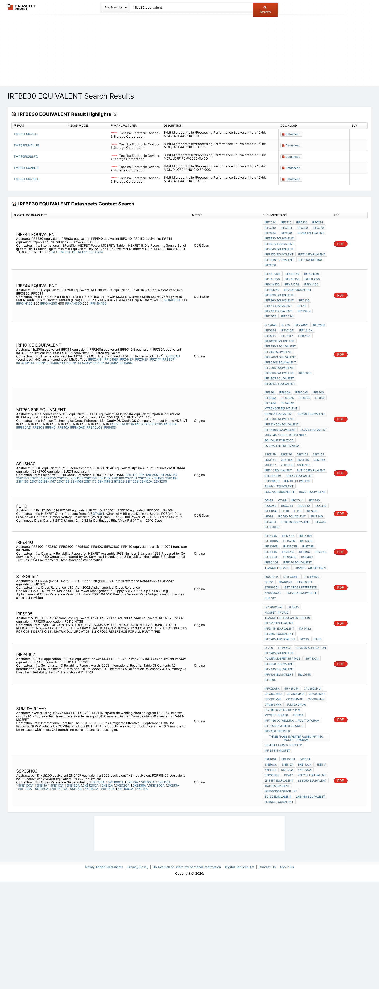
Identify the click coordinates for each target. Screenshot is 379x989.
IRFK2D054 (272, 688)
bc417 (288, 775)
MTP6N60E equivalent (281, 408)
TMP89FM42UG (26, 134)
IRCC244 (287, 505)
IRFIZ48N (305, 535)
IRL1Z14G (317, 516)
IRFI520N (289, 541)
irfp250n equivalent (280, 346)
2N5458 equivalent (310, 796)
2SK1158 (90, 478)
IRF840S (109, 427)
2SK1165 (22, 481)
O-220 (285, 325)
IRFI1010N (271, 541)
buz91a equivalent (279, 413)
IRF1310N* (38, 363)
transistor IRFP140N (310, 567)
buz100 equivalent (311, 470)
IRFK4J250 (272, 289)
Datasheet (292, 134)
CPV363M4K (273, 704)
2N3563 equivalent (279, 801)
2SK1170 (90, 481)
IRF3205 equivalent (279, 653)
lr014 (269, 516)
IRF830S (38, 427)
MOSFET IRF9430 (276, 715)
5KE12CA (123, 785)
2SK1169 (76, 481)
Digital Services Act (239, 867)
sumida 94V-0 (296, 704)
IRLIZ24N (308, 546)
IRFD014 (270, 335)
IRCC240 (270, 505)
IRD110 (304, 639)
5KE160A (108, 789)
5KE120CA (91, 785)
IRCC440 (320, 505)
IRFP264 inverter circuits (284, 725)
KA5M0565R (273, 592)
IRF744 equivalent (278, 351)
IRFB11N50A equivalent (282, 424)
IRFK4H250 (48, 303)
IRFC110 (70, 252)
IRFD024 (270, 330)
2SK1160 (117, 478)
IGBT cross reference (300, 587)
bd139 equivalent (278, 796)
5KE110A (164, 782)
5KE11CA (56, 785)
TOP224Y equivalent (301, 592)
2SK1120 (144, 475)
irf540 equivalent (299, 475)
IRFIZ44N (288, 535)
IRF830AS (23, 427)
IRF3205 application (280, 639)
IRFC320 (286, 233)
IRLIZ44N (271, 551)
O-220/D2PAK (274, 607)
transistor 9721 (277, 567)
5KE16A (142, 789)
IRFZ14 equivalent (311, 254)
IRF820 (115, 424)
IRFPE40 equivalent (279, 249)
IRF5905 (293, 607)
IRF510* (98, 363)
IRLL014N (304, 674)
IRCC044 (297, 500)
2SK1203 (132, 481)
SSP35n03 (272, 775)
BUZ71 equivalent (312, 491)
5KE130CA (157, 785)
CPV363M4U (273, 693)
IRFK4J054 (291, 284)
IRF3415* (112, 363)
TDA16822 (285, 582)
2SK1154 (36, 478)
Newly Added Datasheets (104, 867)
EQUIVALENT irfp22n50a (282, 445)
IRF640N (126, 363)
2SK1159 (104, 478)
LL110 (297, 511)
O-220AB (173, 356)
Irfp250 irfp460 (310, 259)
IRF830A (170, 424)
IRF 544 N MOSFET (277, 750)
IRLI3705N (290, 546)
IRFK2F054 (291, 688)
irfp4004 (311, 658)
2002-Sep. (272, 576)
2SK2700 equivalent (279, 491)
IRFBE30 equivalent (279, 238)
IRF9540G (289, 557)
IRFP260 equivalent (279, 300)
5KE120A (73, 785)
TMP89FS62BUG (26, 168)
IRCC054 (271, 511)
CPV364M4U (295, 693)
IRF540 (301, 305)
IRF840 (50, 427)
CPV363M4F (273, 699)
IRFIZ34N (271, 535)
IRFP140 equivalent (297, 562)
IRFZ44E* (126, 359)
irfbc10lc (272, 527)
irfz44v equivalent (279, 669)
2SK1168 (63, 481)
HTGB (317, 639)
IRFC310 (270, 227)
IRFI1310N (306, 330)
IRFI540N (304, 335)
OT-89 (97, 514)
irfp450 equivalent (279, 259)
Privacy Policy (137, 867)
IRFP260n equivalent (280, 357)
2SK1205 (160, 481)
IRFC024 (286, 227)
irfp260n (305, 373)
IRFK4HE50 (272, 284)
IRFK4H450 (98, 303)
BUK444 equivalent (279, 486)
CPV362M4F (317, 693)
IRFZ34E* (141, 359)
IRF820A (127, 424)
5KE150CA (59, 789)
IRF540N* (54, 363)
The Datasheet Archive (21, 7)
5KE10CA (148, 782)
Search (265, 12)
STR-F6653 (304, 582)
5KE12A (107, 785)
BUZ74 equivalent (313, 429)
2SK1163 (158, 478)
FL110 (285, 511)
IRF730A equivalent (279, 367)
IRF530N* (69, 363)
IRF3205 (270, 679)
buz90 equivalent (311, 413)
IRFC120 (302, 227)
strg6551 (272, 587)
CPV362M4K (316, 699)
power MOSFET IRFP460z (282, 658)
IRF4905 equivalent (279, 378)
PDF (340, 244)
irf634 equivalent (278, 305)
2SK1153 (22, 478)
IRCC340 (304, 505)
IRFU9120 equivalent (280, 383)
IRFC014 (58, 252)
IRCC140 (314, 500)
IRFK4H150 (24, 303)
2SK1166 (36, 481)
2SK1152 (171, 475)
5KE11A (41, 785)
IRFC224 (270, 233)
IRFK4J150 (311, 284)
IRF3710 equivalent (279, 623)
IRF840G (304, 551)
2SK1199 (104, 481)
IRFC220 (318, 227)
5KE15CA (91, 789)
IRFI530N (306, 541)
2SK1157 (77, 478)
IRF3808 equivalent (279, 663)
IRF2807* (169, 359)
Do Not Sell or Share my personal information (187, 867)
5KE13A (173, 785)
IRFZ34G (320, 551)
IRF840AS (77, 427)
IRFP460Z (284, 647)
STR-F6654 (311, 576)
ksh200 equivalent (312, 775)
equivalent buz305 (279, 440)
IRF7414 (298, 715)
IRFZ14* (155, 359)
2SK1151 (158, 475)
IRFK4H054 (172, 300)
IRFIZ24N (318, 325)
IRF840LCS (94, 427)
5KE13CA (25, 789)
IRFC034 (287, 316)
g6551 (269, 582)
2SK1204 (146, 481)
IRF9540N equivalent (280, 362)
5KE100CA (116, 782)
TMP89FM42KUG (26, 179)
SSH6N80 (303, 465)
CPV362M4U (312, 688)
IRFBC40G (271, 562)
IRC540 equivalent (292, 516)
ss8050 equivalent (312, 780)
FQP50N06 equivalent (281, 791)
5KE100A (98, 782)
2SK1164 (171, 478)
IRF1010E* (111, 359)
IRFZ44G (288, 551)
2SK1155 (49, 478)
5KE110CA (25, 785)
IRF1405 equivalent (279, 674)
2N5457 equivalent (279, 780)
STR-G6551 (291, 576)
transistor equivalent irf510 (287, 617)
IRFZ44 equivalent (310, 233)
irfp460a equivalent (280, 429)
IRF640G (307, 557)
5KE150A (41, 789)
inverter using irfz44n (282, 709)
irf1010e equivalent (280, 341)
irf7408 (311, 511)
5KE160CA (125, 789)
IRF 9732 (305, 628)
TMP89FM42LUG (26, 145)
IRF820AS (142, 424)
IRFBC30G (271, 557)
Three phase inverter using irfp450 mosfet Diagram (296, 738)
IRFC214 (97, 252)
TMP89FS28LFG (26, 157)
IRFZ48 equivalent (278, 311)
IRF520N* (84, 363)
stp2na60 (272, 481)
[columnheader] (38, 126)
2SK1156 (63, 478)
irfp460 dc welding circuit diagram (292, 720)
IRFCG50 (270, 316)
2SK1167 (49, 481)
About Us (287, 867)
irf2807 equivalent (279, 633)
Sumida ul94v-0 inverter (283, 745)
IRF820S (157, 424)
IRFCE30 (270, 265)
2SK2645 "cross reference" (285, 435)
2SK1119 (131, 475)
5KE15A (76, 789)
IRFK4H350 (73, 303)
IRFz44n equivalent (279, 628)
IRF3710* (22, 363)
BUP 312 (270, 598)
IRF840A (63, 427)
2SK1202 (117, 481)
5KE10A (132, 782)
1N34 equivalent (277, 785)
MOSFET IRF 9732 (276, 612)
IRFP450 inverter (277, 731)
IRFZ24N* (95, 359)
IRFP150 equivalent (279, 254)
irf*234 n (304, 311)
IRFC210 (83, 252)
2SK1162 (144, 478)
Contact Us (267, 867)
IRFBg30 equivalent (279, 243)
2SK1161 (131, 478)
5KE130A (139, 785)
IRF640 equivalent (278, 470)
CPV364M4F (294, 699)
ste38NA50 (273, 475)
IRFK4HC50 (312, 279)
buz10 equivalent (297, 481)
